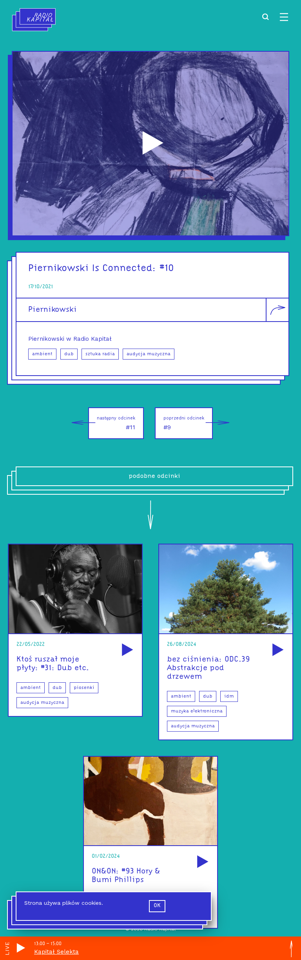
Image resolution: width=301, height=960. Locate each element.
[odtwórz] (126, 650)
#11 (116, 423)
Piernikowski (52, 310)
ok (157, 905)
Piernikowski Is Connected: (92, 268)
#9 (183, 423)
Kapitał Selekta (56, 951)
